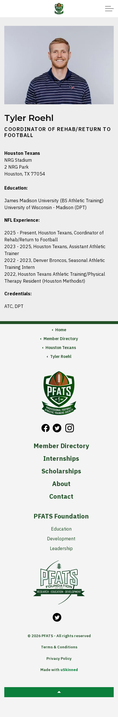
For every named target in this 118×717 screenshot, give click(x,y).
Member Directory (61, 445)
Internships (61, 458)
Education (61, 529)
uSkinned (69, 669)
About (61, 483)
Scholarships (61, 471)
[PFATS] (58, 8)
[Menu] (109, 8)
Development (61, 538)
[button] (59, 692)
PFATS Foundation (61, 516)
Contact (61, 496)
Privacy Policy (59, 658)
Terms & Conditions (59, 647)
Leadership (61, 548)
